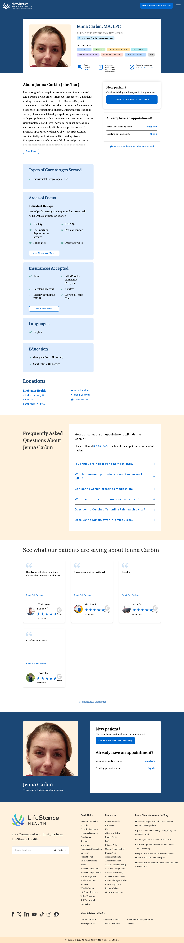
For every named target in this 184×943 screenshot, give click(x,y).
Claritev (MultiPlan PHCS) (44, 297)
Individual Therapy (44, 179)
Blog (107, 829)
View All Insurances (44, 309)
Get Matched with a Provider (156, 6)
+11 (151, 55)
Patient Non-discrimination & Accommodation (113, 857)
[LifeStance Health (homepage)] (17, 5)
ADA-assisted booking (115, 865)
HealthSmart (72, 304)
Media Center (111, 837)
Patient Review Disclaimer (92, 701)
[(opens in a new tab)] (13, 914)
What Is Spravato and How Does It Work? (153, 840)
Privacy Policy (111, 845)
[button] (89, 829)
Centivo (69, 289)
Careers (130, 924)
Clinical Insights (112, 833)
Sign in (153, 134)
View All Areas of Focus (44, 253)
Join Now (152, 127)
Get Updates (60, 850)
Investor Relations (111, 920)
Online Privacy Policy (115, 849)
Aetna (36, 276)
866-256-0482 (82, 395)
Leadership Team (88, 920)
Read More (31, 151)
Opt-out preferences (114, 892)
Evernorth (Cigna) (44, 304)
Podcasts (109, 825)
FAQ (107, 841)
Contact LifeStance (111, 924)
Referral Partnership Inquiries (140, 920)
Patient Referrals (112, 822)
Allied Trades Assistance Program (72, 280)
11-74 (86, 69)
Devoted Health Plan (74, 297)
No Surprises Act (88, 924)
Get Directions (82, 391)
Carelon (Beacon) (43, 289)
